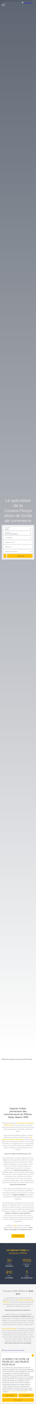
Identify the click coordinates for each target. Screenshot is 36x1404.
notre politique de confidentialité (17, 1391)
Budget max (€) (10, 542)
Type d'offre (7, 527)
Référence (8, 547)
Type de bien (7, 532)
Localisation (8, 538)
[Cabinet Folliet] (28, 5)
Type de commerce (11, 551)
